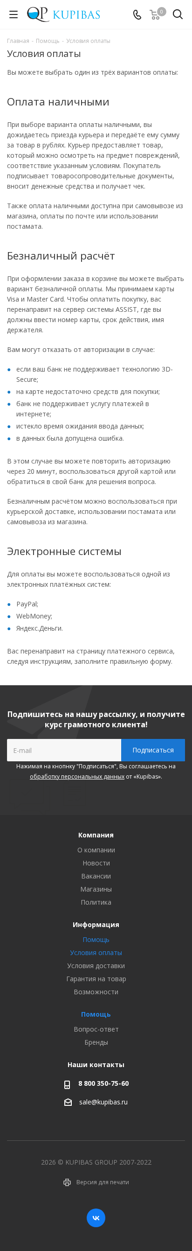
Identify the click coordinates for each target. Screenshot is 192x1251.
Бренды (96, 1042)
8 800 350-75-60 (103, 1083)
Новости (96, 862)
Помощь (96, 939)
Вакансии (96, 875)
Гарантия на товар (96, 978)
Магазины (96, 889)
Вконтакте (96, 1218)
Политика (96, 902)
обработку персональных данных (77, 776)
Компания (96, 834)
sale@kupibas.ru (103, 1101)
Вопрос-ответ (96, 1029)
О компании (96, 849)
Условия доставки (96, 965)
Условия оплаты (96, 952)
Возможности (96, 991)
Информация (96, 924)
